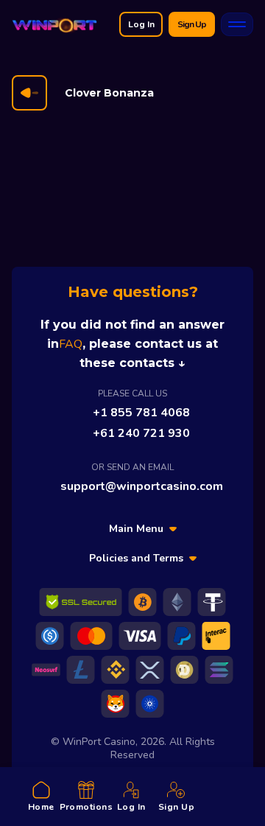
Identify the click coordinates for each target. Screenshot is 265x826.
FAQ (70, 344)
